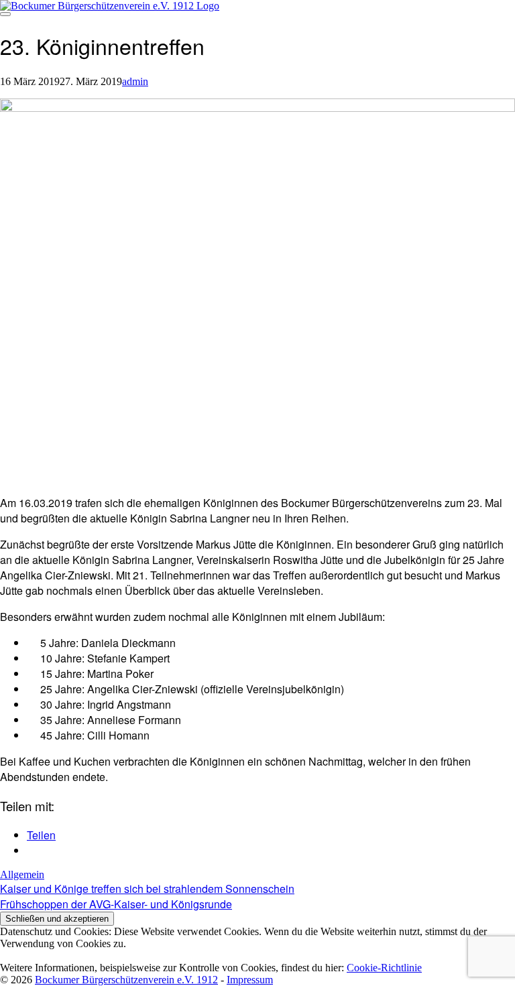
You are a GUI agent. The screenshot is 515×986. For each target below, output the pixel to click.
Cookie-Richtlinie (384, 967)
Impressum (250, 979)
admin (135, 81)
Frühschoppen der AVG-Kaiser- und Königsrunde (116, 904)
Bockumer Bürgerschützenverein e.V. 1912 (126, 979)
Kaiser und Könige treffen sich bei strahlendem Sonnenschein (147, 888)
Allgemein (22, 874)
